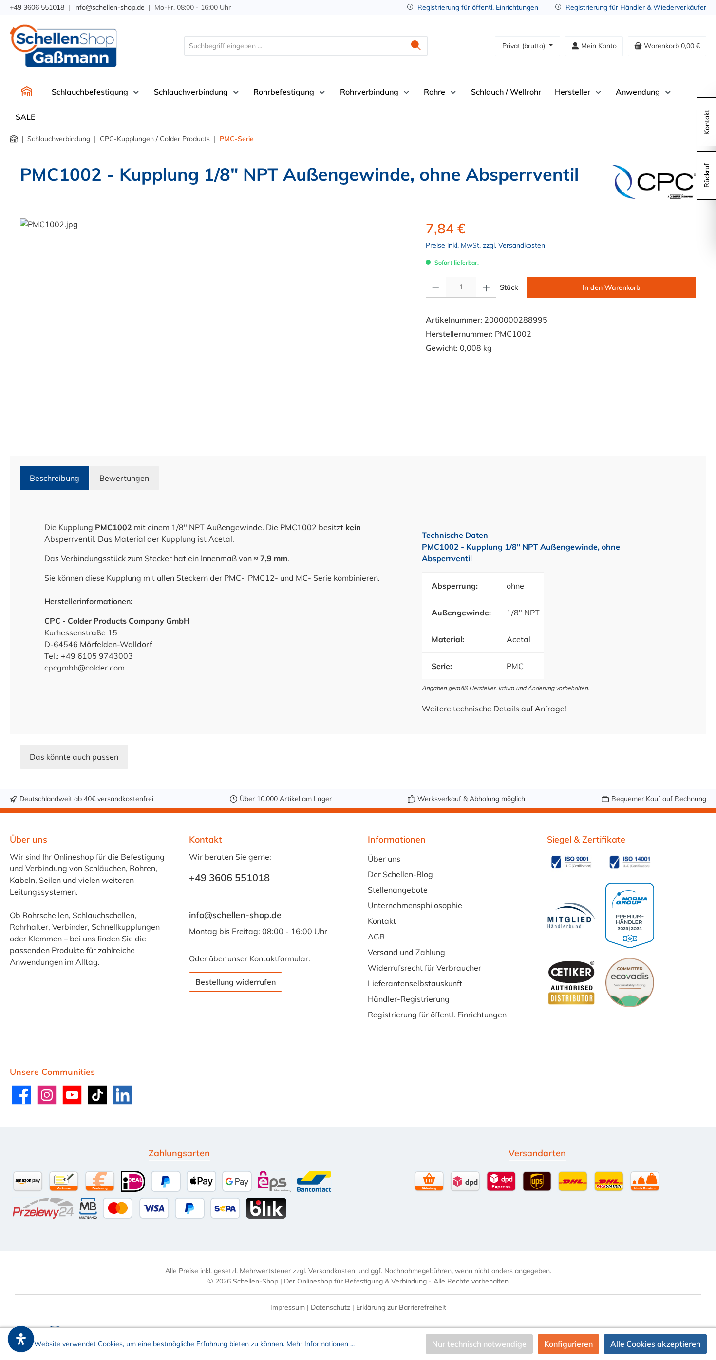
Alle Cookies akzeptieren (655, 1344)
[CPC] (654, 182)
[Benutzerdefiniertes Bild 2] (629, 862)
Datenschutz (330, 1307)
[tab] (54, 478)
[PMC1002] (213, 323)
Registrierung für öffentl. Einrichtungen (477, 7)
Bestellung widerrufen (235, 982)
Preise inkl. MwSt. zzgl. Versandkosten (485, 245)
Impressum (287, 1307)
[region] (213, 323)
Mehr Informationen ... (320, 1344)
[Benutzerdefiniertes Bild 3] (571, 916)
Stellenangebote (398, 890)
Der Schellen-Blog (400, 874)
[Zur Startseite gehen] (63, 45)
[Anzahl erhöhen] (486, 287)
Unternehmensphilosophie (415, 905)
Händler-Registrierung (409, 999)
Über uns (384, 858)
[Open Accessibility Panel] (21, 1339)
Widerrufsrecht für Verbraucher (424, 968)
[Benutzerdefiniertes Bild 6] (629, 982)
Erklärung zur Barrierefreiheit (401, 1307)
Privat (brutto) (524, 45)
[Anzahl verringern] (436, 287)
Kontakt (382, 921)
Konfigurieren (568, 1344)
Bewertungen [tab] (124, 478)
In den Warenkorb (612, 287)
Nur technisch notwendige (479, 1344)
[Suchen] (416, 46)
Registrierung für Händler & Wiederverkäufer (635, 7)
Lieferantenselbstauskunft (415, 983)
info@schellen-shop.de (109, 7)
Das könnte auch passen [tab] (74, 757)
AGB (376, 936)
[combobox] (294, 46)
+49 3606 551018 (37, 7)
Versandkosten (331, 1270)
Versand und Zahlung (406, 952)
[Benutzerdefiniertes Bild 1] (571, 862)
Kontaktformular (278, 958)
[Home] (27, 91)
